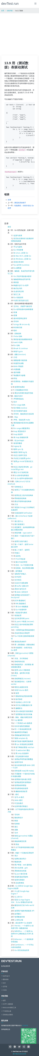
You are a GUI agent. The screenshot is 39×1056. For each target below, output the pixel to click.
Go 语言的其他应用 (22, 950)
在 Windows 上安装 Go (22, 259)
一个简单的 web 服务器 (23, 723)
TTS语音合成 (7, 1011)
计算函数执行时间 (21, 390)
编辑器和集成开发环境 (22, 279)
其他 (17, 844)
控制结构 (17, 333)
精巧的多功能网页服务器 (24, 741)
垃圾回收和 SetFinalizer (23, 513)
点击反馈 (25, 1025)
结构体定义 (19, 487)
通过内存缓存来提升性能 (24, 393)
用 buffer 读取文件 (22, 586)
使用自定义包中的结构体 (24, 495)
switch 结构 (18, 342)
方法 (16, 504)
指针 (15, 330)
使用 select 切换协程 (22, 670)
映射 (16, 821)
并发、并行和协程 (21, 658)
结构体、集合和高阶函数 (25, 568)
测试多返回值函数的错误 (23, 339)
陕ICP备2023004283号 (19, 1054)
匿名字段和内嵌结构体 (23, 501)
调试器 (16, 282)
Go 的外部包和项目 (22, 475)
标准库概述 (18, 443)
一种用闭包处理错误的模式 (25, 630)
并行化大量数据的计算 (24, 705)
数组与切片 (18, 396)
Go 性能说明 (18, 297)
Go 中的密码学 (21, 609)
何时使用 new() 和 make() (24, 771)
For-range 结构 (19, 405)
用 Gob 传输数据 (22, 606)
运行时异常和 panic (22, 618)
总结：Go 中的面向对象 (24, 565)
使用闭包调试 (20, 387)
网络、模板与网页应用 (23, 717)
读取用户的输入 (20, 574)
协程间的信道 (20, 661)
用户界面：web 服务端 (23, 865)
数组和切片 (19, 817)
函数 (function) (20, 354)
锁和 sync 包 (18, 449)
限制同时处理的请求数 (24, 696)
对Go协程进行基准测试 (24, 711)
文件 (16, 833)
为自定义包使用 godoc (22, 458)
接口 (16, 827)
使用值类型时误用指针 (23, 782)
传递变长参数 (19, 363)
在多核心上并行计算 (23, 702)
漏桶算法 (19, 708)
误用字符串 (19, 762)
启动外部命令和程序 (22, 633)
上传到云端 (19, 920)
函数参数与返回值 (20, 360)
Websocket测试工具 (9, 1007)
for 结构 (17, 345)
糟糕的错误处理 (21, 791)
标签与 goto (18, 351)
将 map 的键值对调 (21, 437)
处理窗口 (18, 914)
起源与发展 (18, 235)
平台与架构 (18, 247)
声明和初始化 (19, 399)
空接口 (17, 553)
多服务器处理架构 (21, 877)
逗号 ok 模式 (19, 797)
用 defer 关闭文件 (21, 592)
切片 (15, 402)
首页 (2, 11)
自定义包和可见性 (20, 455)
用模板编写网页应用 (22, 735)
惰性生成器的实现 (21, 687)
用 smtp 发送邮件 (22, 753)
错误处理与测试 (21, 612)
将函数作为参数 (19, 375)
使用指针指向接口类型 (23, 779)
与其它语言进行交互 (21, 300)
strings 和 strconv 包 (22, 324)
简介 (16, 856)
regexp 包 (17, 446)
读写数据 (18, 571)
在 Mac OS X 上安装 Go (22, 256)
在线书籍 (10, 11)
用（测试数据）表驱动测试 (25, 644)
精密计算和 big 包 (20, 452)
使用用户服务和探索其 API (24, 911)
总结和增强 (20, 883)
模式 (17, 794)
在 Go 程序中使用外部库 (24, 478)
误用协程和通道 (20, 785)
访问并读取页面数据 (22, 726)
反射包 (18, 556)
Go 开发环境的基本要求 (22, 276)
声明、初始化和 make (22, 420)
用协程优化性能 (20, 871)
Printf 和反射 (20, 559)
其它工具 (17, 294)
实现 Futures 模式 (21, 690)
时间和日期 (18, 327)
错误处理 (18, 615)
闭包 (15, 378)
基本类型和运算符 (20, 318)
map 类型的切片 (20, 431)
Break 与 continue (21, 348)
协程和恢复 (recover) (22, 678)
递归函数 (17, 372)
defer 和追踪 (18, 366)
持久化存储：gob (21, 868)
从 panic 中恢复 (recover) (24, 621)
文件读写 (18, 577)
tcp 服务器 (19, 720)
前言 (9, 227)
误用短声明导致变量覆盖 (24, 759)
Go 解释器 (17, 268)
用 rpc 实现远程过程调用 (24, 744)
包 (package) (19, 440)
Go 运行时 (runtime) (21, 265)
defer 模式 (19, 800)
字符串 (16, 321)
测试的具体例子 (20, 203)
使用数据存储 (20, 917)
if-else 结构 (18, 336)
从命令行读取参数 (21, 583)
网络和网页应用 (20, 841)
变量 (15, 315)
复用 (17, 693)
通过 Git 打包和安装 (21, 472)
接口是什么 (19, 521)
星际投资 (6, 979)
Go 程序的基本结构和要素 (23, 309)
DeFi (4, 983)
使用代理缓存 (20, 880)
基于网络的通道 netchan (25, 747)
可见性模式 (19, 803)
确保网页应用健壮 (21, 732)
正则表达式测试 (8, 1014)
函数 (16, 830)
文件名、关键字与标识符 (23, 306)
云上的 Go (18, 897)
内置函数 (17, 369)
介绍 (15, 357)
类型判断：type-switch (23, 533)
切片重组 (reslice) (20, 408)
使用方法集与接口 (21, 541)
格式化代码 (18, 288)
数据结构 (18, 862)
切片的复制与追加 (20, 411)
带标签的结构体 (20, 498)
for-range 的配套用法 (22, 428)
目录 (9, 200)
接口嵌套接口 (20, 524)
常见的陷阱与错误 (22, 756)
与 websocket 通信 (23, 750)
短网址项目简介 (20, 859)
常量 (15, 312)
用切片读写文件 (20, 589)
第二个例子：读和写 (22, 550)
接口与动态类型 (21, 562)
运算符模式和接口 (21, 806)
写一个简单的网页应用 (23, 729)
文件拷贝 (18, 580)
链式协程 (19, 699)
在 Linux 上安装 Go (21, 253)
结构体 (17, 824)
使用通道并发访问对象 (24, 714)
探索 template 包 (21, 738)
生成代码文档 (19, 291)
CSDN (5, 990)
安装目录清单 (19, 262)
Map (16, 417)
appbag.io (6, 976)
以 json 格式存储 (21, 874)
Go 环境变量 (18, 250)
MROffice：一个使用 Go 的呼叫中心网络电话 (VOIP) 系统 (22, 933)
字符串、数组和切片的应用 (24, 414)
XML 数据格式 (21, 603)
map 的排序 (18, 434)
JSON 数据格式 (20, 600)
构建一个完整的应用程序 (24, 853)
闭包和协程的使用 (21, 788)
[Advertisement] (19, 34)
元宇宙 (5, 986)
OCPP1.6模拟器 (8, 1004)
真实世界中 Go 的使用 (23, 923)
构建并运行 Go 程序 (21, 285)
